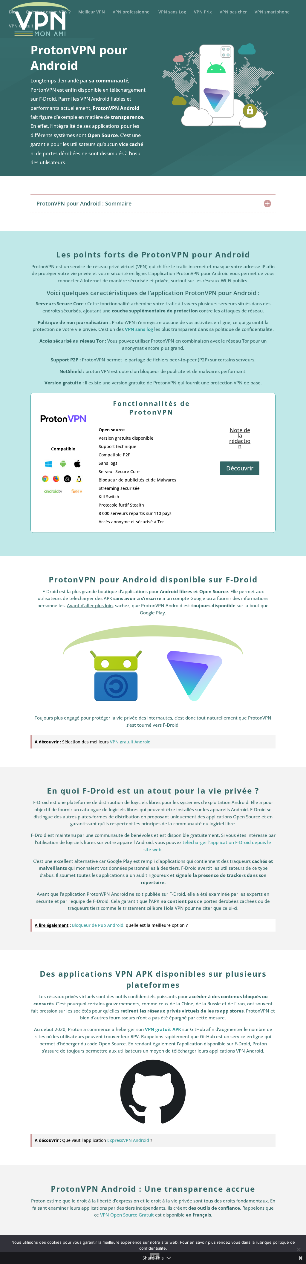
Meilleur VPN (91, 12)
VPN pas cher (233, 12)
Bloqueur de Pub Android (97, 925)
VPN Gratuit (21, 26)
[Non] (299, 1249)
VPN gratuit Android (130, 742)
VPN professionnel (132, 12)
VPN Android (94, 99)
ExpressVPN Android (128, 1140)
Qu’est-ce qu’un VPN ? (48, 12)
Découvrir (239, 468)
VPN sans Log (172, 12)
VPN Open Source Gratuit (127, 1215)
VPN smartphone (272, 12)
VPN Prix (203, 12)
